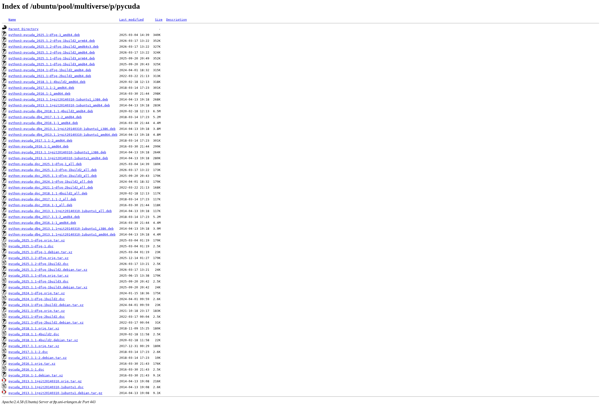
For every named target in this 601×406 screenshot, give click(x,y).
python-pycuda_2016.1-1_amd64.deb (38, 146)
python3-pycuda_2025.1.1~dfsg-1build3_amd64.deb (51, 64)
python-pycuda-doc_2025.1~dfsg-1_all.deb (45, 164)
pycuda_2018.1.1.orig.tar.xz (33, 328)
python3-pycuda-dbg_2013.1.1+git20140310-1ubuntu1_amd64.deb (62, 134)
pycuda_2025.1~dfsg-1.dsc (31, 246)
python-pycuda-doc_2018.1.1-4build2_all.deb (47, 193)
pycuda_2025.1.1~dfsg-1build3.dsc (38, 281)
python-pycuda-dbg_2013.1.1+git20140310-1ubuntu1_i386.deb (61, 228)
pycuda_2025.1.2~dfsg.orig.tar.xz (38, 258)
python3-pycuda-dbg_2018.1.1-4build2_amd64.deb (50, 111)
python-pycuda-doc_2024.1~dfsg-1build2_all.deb (50, 181)
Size (158, 19)
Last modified (131, 19)
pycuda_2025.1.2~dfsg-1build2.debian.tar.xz (47, 269)
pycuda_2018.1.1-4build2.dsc (33, 334)
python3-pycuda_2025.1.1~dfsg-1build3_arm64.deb (51, 58)
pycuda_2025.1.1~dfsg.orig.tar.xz (38, 275)
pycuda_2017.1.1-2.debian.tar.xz (37, 358)
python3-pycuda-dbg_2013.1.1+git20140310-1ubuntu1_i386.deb (62, 129)
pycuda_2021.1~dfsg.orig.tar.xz (36, 311)
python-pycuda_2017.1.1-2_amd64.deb (40, 140)
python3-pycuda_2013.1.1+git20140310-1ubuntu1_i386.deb (58, 99)
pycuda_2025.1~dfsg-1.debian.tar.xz (40, 252)
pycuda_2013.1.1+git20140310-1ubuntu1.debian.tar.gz (55, 393)
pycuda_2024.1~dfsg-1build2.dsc (36, 299)
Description (176, 19)
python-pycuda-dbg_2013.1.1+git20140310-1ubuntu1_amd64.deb (62, 234)
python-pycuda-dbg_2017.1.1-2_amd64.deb (44, 217)
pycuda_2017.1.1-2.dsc (28, 352)
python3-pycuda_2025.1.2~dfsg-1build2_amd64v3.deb (53, 46)
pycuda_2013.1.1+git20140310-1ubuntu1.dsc (46, 387)
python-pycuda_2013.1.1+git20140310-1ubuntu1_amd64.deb (58, 158)
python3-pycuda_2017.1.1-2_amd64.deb (41, 87)
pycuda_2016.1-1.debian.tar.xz (35, 375)
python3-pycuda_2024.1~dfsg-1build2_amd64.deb (49, 70)
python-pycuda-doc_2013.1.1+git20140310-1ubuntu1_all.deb (60, 211)
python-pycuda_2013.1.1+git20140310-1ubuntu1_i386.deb (57, 152)
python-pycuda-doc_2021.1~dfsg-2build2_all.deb (50, 187)
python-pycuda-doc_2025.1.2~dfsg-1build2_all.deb (52, 170)
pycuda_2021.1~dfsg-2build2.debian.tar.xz (46, 322)
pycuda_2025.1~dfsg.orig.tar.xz (36, 240)
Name (12, 19)
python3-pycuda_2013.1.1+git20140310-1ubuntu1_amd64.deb (59, 105)
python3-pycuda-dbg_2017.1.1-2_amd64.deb (45, 117)
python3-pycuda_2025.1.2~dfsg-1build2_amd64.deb (51, 52)
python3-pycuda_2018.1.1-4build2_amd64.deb (46, 82)
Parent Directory (23, 29)
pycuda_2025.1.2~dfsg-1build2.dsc (38, 264)
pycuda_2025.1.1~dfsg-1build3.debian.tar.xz (47, 287)
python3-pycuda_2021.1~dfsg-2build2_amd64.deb (49, 76)
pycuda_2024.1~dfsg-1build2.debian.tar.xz (46, 305)
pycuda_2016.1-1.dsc (26, 369)
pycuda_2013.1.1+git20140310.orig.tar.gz (45, 381)
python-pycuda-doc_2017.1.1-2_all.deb (42, 199)
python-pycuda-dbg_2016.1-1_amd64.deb (42, 222)
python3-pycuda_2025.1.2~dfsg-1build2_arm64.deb (51, 41)
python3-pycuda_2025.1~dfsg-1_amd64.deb (44, 35)
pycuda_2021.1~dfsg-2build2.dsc (36, 316)
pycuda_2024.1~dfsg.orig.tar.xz (36, 293)
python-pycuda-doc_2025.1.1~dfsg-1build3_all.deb (52, 176)
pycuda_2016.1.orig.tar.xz (31, 363)
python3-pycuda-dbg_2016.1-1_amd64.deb (43, 123)
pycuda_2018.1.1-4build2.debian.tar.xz (43, 340)
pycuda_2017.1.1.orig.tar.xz (33, 346)
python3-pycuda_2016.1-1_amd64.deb (39, 93)
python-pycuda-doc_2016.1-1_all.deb (40, 205)
